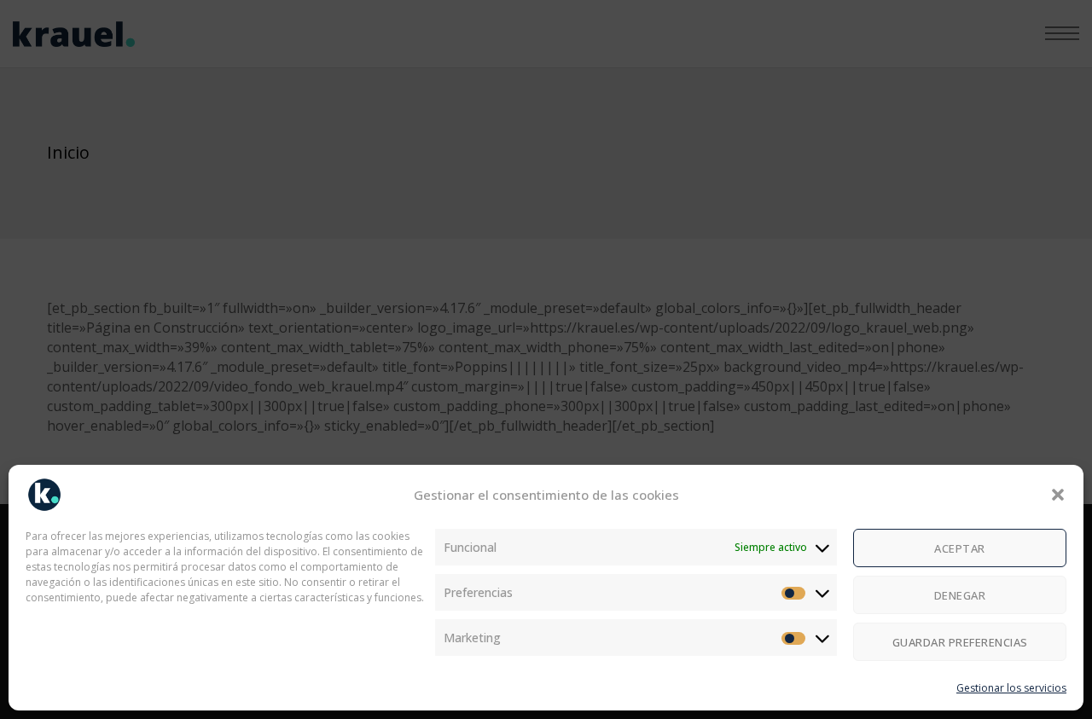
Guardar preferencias (960, 642)
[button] (1057, 494)
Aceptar (959, 548)
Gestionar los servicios (1011, 688)
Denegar (960, 595)
